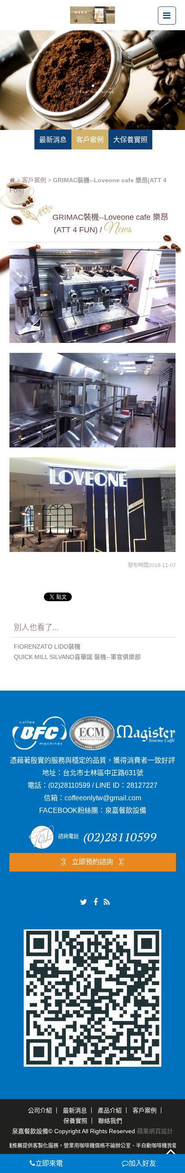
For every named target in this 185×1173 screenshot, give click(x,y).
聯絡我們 (110, 1120)
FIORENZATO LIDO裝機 (47, 646)
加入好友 (142, 1163)
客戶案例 (34, 180)
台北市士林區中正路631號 (103, 773)
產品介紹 (110, 1110)
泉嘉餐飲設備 (125, 810)
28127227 (141, 785)
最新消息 (75, 1110)
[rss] (107, 902)
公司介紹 (40, 1110)
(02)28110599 (69, 785)
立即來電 (49, 1163)
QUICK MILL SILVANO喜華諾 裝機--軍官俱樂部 (77, 656)
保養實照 (75, 1120)
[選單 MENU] (167, 15)
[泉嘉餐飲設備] (92, 14)
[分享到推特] (83, 902)
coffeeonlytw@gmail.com (103, 798)
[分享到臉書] (95, 902)
